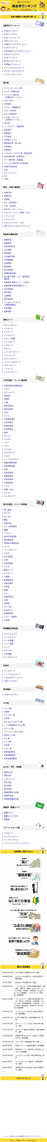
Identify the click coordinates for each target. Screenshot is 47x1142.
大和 (6, 560)
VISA (6, 179)
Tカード (7, 349)
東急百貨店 (8, 426)
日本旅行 (7, 104)
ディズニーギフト (11, 840)
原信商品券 (8, 540)
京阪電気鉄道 (9, 246)
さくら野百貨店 (10, 526)
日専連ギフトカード (12, 64)
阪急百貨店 (8, 476)
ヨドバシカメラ (10, 634)
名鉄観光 (7, 146)
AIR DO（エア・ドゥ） (13, 209)
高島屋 (7, 396)
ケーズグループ (10, 657)
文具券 (7, 745)
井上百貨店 (8, 557)
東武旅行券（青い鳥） (13, 143)
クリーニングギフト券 (13, 732)
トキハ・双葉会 (10, 617)
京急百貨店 (8, 429)
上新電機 (7, 654)
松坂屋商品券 (9, 466)
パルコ (7, 486)
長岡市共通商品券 (11, 543)
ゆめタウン (8, 610)
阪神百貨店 (8, 580)
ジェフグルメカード (12, 674)
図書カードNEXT (11, 816)
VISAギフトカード (11, 54)
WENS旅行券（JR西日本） (15, 156)
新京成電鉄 (8, 270)
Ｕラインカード (10, 372)
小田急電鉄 (8, 260)
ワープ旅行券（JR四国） (14, 160)
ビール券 (7, 708)
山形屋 (7, 620)
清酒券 (7, 712)
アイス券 (7, 742)
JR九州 (7, 123)
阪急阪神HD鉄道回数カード (15, 286)
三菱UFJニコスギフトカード (15, 44)
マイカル (7, 449)
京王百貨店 (8, 422)
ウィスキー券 (9, 715)
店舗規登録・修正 (23, 1136)
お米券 (7, 718)
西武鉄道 (7, 253)
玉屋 (6, 600)
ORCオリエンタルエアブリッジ (17, 226)
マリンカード (9, 355)
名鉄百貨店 (8, 479)
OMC (6, 170)
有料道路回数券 (10, 758)
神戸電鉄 (7, 292)
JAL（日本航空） (11, 114)
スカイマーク (9, 219)
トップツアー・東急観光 (14, 126)
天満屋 (7, 577)
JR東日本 (8, 193)
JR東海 (7, 199)
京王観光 (7, 136)
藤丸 (6, 520)
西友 (6, 432)
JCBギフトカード (11, 31)
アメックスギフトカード (14, 68)
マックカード (9, 671)
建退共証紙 (8, 796)
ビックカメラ (9, 637)
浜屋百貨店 (8, 597)
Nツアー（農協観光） (13, 107)
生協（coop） (9, 489)
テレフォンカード (11, 836)
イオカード (8, 332)
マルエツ (7, 439)
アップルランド (10, 550)
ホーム (7, 1136)
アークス (7, 533)
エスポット (8, 573)
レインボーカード (11, 352)
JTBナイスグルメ (11, 681)
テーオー (7, 513)
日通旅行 (7, 150)
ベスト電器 (8, 644)
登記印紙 (7, 786)
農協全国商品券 (10, 463)
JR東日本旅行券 (10, 167)
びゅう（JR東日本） (12, 91)
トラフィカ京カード (12, 362)
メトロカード (9, 335)
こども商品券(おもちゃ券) (14, 725)
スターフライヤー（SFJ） (14, 223)
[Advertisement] (23, 1105)
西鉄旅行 (7, 133)
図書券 (7, 819)
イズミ (7, 446)
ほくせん (7, 516)
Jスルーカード (10, 365)
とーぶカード (9, 342)
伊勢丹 (7, 399)
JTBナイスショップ (12, 38)
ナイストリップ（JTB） (14, 88)
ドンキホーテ (9, 496)
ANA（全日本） (10, 206)
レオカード (8, 345)
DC (5, 176)
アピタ (7, 567)
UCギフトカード (11, 48)
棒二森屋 (7, 510)
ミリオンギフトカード (13, 74)
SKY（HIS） (9, 101)
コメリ (7, 546)
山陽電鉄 (7, 296)
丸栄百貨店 (8, 563)
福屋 (6, 590)
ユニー (7, 442)
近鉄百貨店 (8, 473)
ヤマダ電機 (8, 640)
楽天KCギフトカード (12, 61)
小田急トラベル (10, 140)
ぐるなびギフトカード (13, 678)
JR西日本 (8, 196)
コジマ (7, 647)
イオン (7, 389)
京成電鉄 (7, 263)
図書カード (8, 813)
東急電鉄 (7, 243)
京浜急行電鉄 (9, 256)
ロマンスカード (10, 359)
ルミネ (7, 493)
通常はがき (8, 772)
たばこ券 (7, 748)
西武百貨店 (8, 406)
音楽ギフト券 (9, 735)
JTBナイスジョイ (11, 41)
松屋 (6, 469)
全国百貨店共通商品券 (13, 386)
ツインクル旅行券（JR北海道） (17, 163)
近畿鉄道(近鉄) (10, 273)
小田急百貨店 (9, 419)
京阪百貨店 (8, 583)
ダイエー (7, 436)
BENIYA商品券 (10, 536)
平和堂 (7, 587)
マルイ (7, 456)
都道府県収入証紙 (11, 792)
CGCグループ (9, 453)
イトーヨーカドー (11, 459)
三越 (6, 402)
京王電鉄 (7, 250)
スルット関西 (9, 339)
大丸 (6, 412)
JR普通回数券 (9, 755)
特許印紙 (7, 789)
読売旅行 (7, 130)
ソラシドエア (9, 216)
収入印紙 (7, 782)
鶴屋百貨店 (8, 613)
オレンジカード (10, 325)
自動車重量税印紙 (11, 799)
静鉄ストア (8, 570)
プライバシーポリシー (35, 1136)
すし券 (7, 738)
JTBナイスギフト (11, 34)
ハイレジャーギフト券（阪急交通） (18, 153)
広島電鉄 (7, 308)
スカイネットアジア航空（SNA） (18, 213)
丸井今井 (7, 523)
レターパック (9, 779)
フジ (6, 593)
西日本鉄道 (8, 299)
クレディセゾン (10, 173)
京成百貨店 (8, 483)
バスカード (8, 369)
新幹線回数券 (9, 752)
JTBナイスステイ (11, 695)
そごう (7, 416)
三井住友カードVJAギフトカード (17, 51)
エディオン (8, 650)
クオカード (8, 833)
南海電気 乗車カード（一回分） (17, 282)
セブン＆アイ (9, 392)
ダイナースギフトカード (14, 71)
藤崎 (6, 530)
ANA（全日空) (10, 111)
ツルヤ (7, 553)
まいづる (7, 607)
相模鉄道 (7, 240)
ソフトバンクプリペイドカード (17, 843)
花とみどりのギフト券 (13, 722)
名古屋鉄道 (8, 289)
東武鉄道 (7, 266)
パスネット (8, 328)
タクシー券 (8, 728)
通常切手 (7, 776)
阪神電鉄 (7, 311)
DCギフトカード (11, 58)
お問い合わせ (13, 1136)
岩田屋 (7, 603)
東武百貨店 (8, 409)
